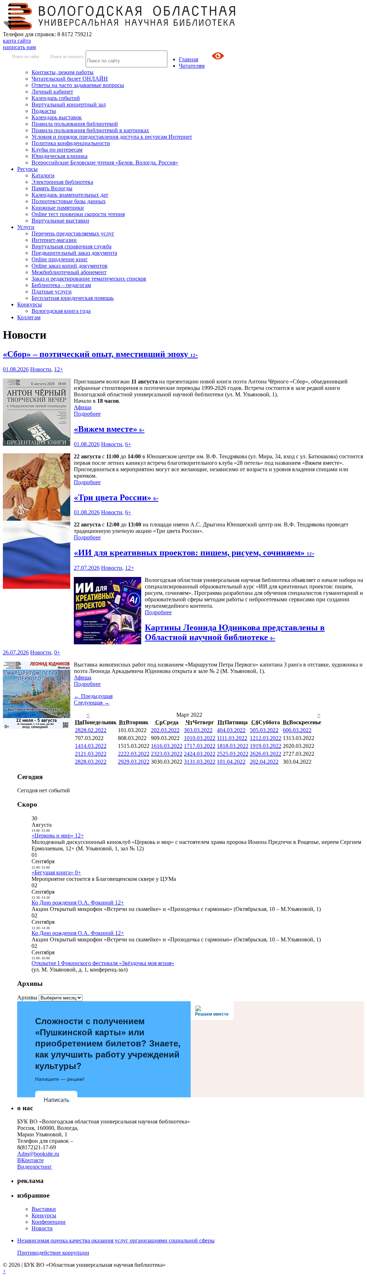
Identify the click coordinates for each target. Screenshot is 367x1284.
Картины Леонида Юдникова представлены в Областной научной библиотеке (235, 632)
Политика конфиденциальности (71, 143)
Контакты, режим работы (63, 72)
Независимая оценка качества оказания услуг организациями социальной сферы (116, 1240)
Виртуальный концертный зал (69, 104)
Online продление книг (60, 259)
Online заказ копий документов (70, 266)
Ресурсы (27, 169)
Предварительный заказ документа (74, 253)
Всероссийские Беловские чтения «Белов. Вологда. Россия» (105, 162)
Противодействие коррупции (53, 1253)
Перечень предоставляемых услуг (73, 233)
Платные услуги (52, 291)
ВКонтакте (30, 1160)
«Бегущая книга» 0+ (56, 872)
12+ (58, 369)
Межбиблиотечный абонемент (69, 272)
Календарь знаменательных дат (70, 195)
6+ (128, 444)
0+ (57, 652)
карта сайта (17, 41)
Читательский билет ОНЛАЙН (70, 79)
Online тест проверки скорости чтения (78, 214)
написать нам (19, 47)
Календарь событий (56, 98)
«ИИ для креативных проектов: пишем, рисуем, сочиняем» (194, 552)
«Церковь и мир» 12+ (58, 835)
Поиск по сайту (25, 56)
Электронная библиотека (62, 182)
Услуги (25, 227)
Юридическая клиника (59, 156)
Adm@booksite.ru (38, 1154)
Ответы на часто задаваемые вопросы (78, 85)
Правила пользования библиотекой (75, 124)
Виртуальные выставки (60, 221)
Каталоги (43, 175)
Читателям (192, 66)
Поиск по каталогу (67, 56)
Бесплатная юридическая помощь (73, 298)
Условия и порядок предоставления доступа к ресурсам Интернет (112, 137)
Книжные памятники (58, 208)
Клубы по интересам (57, 150)
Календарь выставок (57, 117)
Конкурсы (29, 304)
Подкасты (44, 111)
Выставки (44, 1209)
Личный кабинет (52, 92)
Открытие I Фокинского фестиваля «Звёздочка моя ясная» (103, 963)
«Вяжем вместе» (109, 429)
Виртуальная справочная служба (71, 246)
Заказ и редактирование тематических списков (89, 279)
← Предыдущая (93, 696)
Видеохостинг (34, 1167)
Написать (56, 1100)
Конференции (49, 1222)
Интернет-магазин (54, 240)
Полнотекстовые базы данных (69, 201)
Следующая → (92, 703)
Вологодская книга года (61, 311)
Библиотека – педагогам (61, 285)
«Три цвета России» (116, 497)
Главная (188, 59)
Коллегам (28, 317)
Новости (40, 369)
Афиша (82, 407)
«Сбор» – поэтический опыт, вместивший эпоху (100, 354)
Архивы (27, 997)
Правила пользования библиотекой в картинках (90, 130)
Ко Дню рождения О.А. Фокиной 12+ (78, 902)
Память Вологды (52, 188)
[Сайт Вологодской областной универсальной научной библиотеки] (120, 28)
